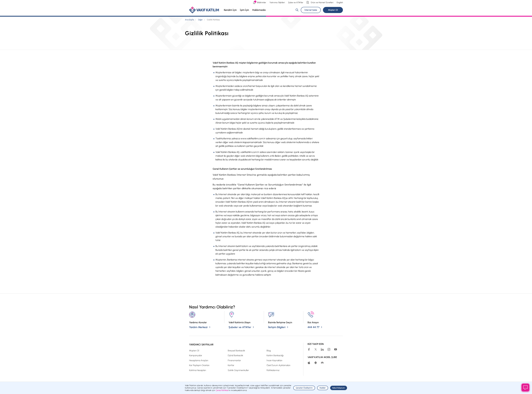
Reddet (323, 388)
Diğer (200, 20)
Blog (269, 350)
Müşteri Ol (333, 10)
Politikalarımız (273, 370)
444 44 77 (313, 327)
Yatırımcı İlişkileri (277, 2)
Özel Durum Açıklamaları (278, 365)
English (340, 2)
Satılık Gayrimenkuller (238, 370)
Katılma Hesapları (197, 370)
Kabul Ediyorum (338, 388)
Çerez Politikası (222, 390)
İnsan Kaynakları (274, 360)
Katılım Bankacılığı (275, 355)
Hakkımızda (259, 9)
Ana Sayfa (189, 20)
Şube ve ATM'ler (295, 2)
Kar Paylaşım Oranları (199, 365)
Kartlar (231, 365)
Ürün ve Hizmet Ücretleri (322, 2)
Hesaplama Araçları (198, 360)
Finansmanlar (234, 360)
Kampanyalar (195, 355)
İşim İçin (244, 9)
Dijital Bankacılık (235, 355)
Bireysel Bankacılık (236, 350)
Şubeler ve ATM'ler (240, 327)
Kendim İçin (230, 9)
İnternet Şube (311, 10)
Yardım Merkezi (198, 327)
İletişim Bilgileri (276, 327)
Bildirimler (260, 2)
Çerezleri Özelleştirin (304, 388)
